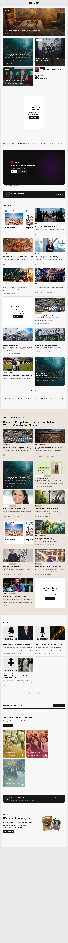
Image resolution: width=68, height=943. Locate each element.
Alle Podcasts (34, 692)
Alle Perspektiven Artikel (34, 613)
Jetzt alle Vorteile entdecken (11, 185)
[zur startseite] (34, 3)
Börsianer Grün (58, 705)
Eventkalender (8, 725)
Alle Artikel (34, 390)
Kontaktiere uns (34, 117)
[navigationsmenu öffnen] (3, 3)
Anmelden (58, 194)
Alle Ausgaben (7, 831)
